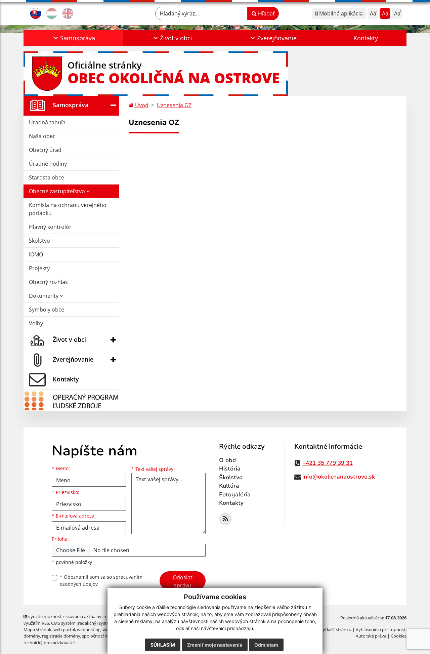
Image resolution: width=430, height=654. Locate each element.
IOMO (36, 254)
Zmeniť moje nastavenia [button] (214, 645)
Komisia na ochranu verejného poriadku (67, 209)
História (230, 469)
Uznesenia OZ (174, 105)
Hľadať (266, 13)
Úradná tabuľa (47, 122)
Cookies (398, 636)
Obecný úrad (45, 150)
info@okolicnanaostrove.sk (338, 477)
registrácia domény (61, 636)
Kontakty (365, 38)
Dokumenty (44, 295)
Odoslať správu (182, 581)
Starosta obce (46, 177)
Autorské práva (371, 636)
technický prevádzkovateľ (49, 643)
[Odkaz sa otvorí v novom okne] (225, 519)
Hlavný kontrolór (50, 227)
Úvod (141, 105)
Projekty (39, 268)
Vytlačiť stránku (335, 629)
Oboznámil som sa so (101, 580)
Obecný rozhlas (48, 282)
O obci (227, 460)
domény (32, 636)
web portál (64, 629)
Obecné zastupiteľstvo (57, 191)
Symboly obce (46, 309)
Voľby (36, 323)
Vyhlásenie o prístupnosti (381, 629)
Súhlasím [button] (162, 645)
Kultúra (229, 486)
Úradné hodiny (48, 163)
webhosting (88, 629)
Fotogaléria (235, 494)
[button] (73, 38)
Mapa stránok (37, 629)
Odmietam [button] (266, 645)
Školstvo (39, 240)
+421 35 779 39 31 (327, 463)
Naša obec (42, 136)
